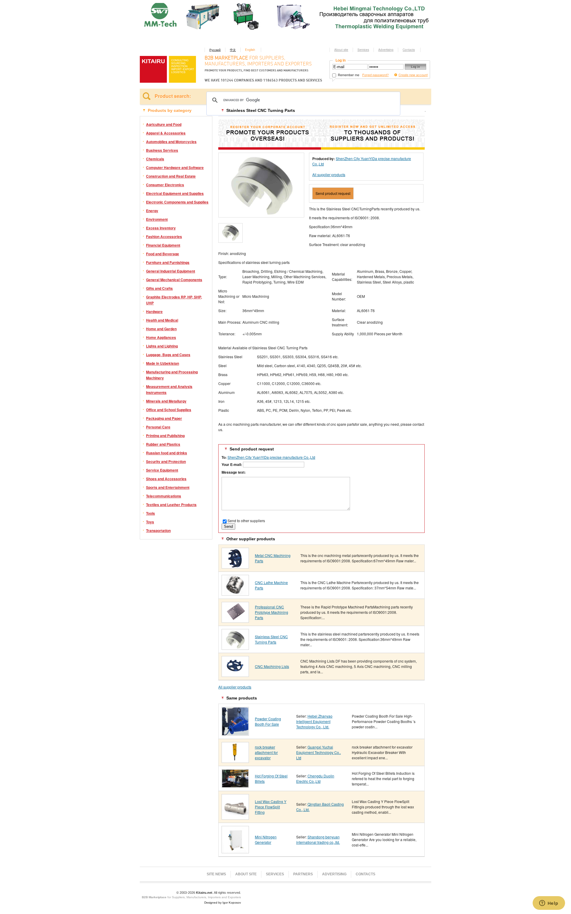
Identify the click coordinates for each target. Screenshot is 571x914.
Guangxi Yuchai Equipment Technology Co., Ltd (318, 752)
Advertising (385, 50)
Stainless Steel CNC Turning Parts (271, 639)
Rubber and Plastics (163, 444)
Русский (215, 50)
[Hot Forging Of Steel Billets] (235, 785)
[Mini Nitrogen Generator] (235, 851)
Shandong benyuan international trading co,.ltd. (318, 839)
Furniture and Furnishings (167, 262)
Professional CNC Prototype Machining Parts (271, 612)
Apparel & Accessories (166, 133)
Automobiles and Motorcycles (171, 141)
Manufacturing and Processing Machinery (172, 375)
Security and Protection (166, 461)
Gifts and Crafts (159, 288)
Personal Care (158, 427)
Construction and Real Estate (171, 176)
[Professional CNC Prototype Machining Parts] (235, 620)
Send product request (333, 193)
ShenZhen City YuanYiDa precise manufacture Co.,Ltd (271, 457)
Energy (152, 210)
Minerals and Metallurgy (166, 401)
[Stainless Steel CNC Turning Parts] (235, 647)
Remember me (348, 74)
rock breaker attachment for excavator (266, 752)
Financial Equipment (163, 245)
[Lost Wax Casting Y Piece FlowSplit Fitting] (235, 817)
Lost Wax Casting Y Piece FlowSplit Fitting (270, 807)
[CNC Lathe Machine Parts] (235, 593)
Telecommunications (163, 496)
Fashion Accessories (164, 236)
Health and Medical (162, 320)
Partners (303, 874)
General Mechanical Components (174, 279)
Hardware (154, 311)
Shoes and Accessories (166, 478)
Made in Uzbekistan (162, 363)
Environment (157, 219)
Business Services (162, 150)
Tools (150, 513)
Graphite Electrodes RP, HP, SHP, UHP (174, 300)
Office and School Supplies (168, 409)
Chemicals (155, 159)
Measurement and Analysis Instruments (169, 389)
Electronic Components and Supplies (177, 202)
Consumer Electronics (165, 184)
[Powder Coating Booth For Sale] (235, 733)
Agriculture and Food (163, 124)
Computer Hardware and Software (175, 167)
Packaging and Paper (164, 418)
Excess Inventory (161, 228)
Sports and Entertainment (167, 487)
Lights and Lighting (162, 346)
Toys (150, 522)
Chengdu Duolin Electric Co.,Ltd (315, 778)
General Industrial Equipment (170, 271)
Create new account (413, 74)
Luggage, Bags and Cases (168, 354)
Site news (216, 874)
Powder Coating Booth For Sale (268, 721)
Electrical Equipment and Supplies (175, 193)
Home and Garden (161, 328)
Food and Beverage (162, 253)
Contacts (409, 50)
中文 (233, 50)
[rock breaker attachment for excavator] (235, 760)
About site (341, 50)
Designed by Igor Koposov (222, 902)
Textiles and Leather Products (171, 504)
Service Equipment (162, 470)
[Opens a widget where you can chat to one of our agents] (548, 903)
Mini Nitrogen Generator (266, 839)
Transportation (158, 530)
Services (363, 50)
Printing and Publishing (165, 435)
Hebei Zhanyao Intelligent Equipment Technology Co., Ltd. (314, 721)
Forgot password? (375, 74)
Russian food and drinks (166, 453)
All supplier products (328, 174)
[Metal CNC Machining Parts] (235, 566)
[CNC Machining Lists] (235, 674)
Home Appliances (161, 337)
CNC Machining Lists (272, 666)
